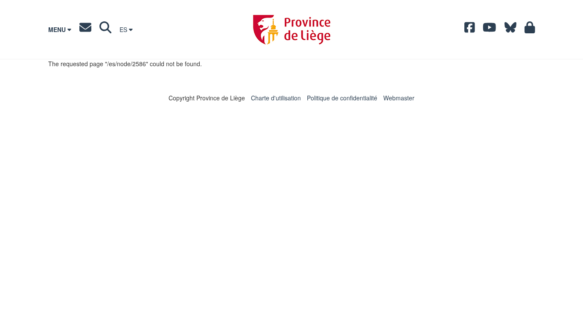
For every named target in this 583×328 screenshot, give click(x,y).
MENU (57, 29)
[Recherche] (105, 29)
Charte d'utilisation (276, 98)
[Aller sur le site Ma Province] (530, 29)
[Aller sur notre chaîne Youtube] (489, 29)
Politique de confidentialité (342, 98)
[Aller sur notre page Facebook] (469, 29)
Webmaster (398, 98)
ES (124, 29)
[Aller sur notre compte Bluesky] (510, 29)
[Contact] (85, 29)
